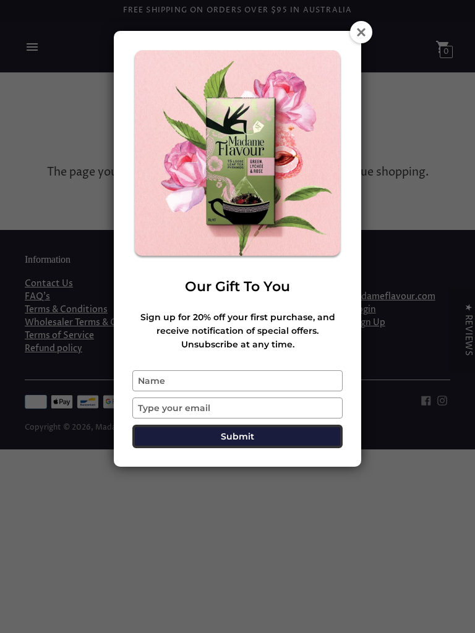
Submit (237, 436)
